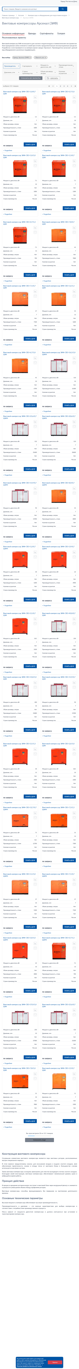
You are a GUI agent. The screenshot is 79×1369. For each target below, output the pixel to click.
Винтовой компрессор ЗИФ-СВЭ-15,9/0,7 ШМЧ (19, 484)
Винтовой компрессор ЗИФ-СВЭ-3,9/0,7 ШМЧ (58, 548)
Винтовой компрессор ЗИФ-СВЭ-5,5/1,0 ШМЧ (19, 875)
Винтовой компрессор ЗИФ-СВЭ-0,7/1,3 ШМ (19, 223)
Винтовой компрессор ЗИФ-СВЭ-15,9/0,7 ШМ (58, 678)
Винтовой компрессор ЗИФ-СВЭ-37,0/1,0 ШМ (19, 1005)
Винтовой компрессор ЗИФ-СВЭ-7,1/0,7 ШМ (19, 287)
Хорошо (55, 1362)
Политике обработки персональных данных (29, 1366)
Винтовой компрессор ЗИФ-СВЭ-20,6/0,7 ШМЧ (58, 417)
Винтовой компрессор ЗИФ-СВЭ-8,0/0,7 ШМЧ (58, 484)
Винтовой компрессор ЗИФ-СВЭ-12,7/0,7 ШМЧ (19, 808)
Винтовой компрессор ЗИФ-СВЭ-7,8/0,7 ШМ (58, 223)
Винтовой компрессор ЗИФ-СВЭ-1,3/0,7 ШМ (58, 156)
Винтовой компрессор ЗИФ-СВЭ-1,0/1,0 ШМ (19, 156)
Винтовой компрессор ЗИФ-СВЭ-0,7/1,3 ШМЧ (58, 939)
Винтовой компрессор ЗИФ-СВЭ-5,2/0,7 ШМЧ (19, 548)
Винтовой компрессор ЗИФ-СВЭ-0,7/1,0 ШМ (58, 93)
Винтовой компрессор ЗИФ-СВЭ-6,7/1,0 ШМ (19, 353)
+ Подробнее (7, 150)
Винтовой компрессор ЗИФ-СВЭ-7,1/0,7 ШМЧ (58, 875)
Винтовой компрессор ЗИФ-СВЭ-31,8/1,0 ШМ (19, 678)
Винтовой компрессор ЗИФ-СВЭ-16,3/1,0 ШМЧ (58, 353)
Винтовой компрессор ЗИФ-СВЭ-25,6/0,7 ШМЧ (19, 417)
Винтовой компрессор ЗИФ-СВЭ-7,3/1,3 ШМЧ (58, 808)
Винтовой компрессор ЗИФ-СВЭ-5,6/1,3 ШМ (58, 287)
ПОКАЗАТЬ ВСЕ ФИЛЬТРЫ (30, 78)
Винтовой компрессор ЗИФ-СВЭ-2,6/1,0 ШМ (58, 745)
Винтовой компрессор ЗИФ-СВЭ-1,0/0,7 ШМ (19, 93)
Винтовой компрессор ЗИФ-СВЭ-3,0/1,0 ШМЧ (19, 939)
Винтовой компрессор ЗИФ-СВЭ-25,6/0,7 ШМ (58, 1005)
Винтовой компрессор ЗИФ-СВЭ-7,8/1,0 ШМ (19, 1069)
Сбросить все (39, 57)
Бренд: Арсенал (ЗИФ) (21, 57)
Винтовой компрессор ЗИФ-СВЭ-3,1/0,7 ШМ (19, 614)
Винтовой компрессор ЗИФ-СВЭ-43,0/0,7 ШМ (58, 614)
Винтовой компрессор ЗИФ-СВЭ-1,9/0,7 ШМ (58, 1069)
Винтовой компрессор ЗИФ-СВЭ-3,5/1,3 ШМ (19, 745)
